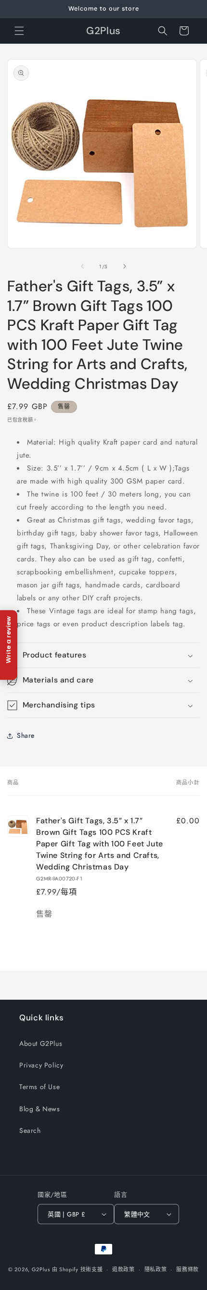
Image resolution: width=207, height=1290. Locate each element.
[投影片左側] (82, 266)
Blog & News (39, 1109)
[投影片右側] (124, 266)
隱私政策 (155, 1269)
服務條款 (187, 1269)
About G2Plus (40, 1043)
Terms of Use (39, 1087)
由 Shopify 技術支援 (77, 1269)
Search (30, 1130)
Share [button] (26, 735)
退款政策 (123, 1269)
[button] (19, 30)
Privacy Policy (41, 1065)
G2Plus (41, 1269)
